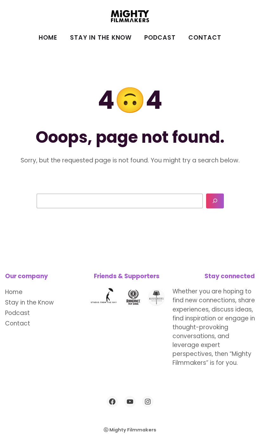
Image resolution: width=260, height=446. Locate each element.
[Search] (215, 200)
